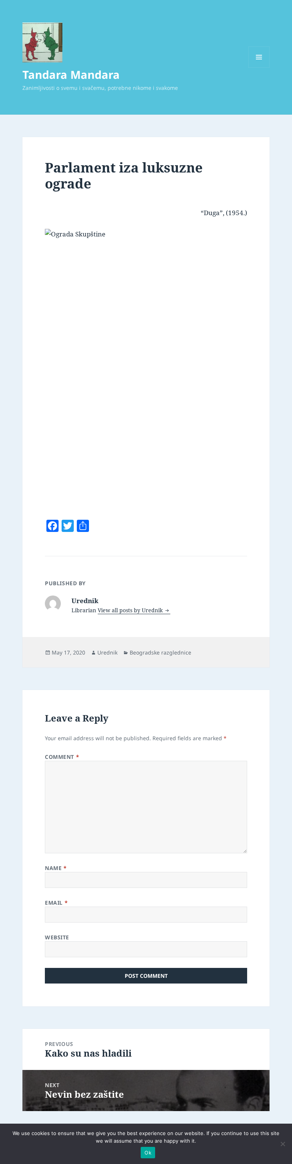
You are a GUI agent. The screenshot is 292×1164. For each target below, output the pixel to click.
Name (56, 868)
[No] (282, 1144)
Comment (62, 756)
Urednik (107, 652)
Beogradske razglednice (160, 652)
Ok (147, 1153)
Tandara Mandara (71, 74)
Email (56, 902)
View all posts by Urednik (131, 610)
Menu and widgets (259, 67)
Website (57, 937)
